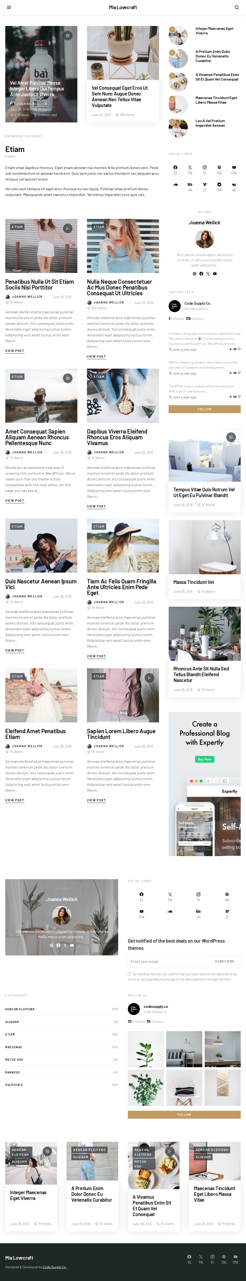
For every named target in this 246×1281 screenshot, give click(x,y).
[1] (178, 35)
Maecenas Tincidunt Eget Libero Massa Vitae (216, 99)
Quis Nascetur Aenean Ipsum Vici (40, 584)
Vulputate (14, 1085)
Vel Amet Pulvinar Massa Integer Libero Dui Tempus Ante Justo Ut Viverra (37, 88)
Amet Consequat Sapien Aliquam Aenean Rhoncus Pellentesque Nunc (37, 437)
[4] (178, 104)
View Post (15, 351)
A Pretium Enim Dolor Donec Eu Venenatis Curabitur (213, 56)
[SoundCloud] (175, 187)
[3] (178, 81)
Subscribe (225, 961)
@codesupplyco (196, 308)
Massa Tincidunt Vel (193, 582)
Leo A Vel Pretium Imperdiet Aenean (210, 122)
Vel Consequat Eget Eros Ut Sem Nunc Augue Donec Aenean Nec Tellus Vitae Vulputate (120, 96)
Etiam (17, 227)
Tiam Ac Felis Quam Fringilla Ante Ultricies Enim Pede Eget (121, 587)
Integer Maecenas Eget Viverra (28, 1195)
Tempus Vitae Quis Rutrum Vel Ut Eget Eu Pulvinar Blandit (204, 492)
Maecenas (13, 1047)
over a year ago (185, 349)
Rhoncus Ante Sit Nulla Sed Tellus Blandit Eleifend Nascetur (201, 674)
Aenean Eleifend (20, 1009)
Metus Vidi (14, 1059)
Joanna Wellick (32, 104)
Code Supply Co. (197, 303)
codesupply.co (156, 1006)
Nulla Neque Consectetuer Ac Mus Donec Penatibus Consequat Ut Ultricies (119, 287)
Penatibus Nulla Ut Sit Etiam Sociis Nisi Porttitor (39, 284)
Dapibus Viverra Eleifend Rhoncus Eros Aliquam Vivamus (117, 437)
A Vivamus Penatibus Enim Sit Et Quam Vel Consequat (217, 76)
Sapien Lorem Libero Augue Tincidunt (121, 733)
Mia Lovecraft (123, 7)
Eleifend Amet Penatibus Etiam (35, 733)
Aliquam (12, 1022)
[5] (178, 127)
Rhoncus (12, 1072)
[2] (178, 58)
